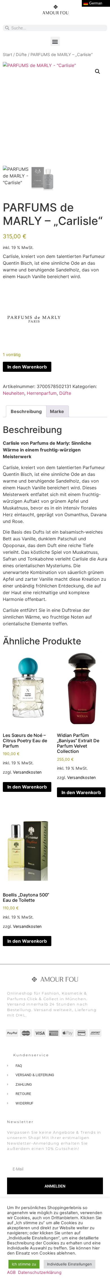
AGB (11, 1272)
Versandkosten (27, 772)
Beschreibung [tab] (26, 411)
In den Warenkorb (27, 367)
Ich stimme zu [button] (24, 1264)
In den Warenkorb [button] (27, 787)
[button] (55, 41)
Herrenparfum (42, 393)
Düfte (21, 54)
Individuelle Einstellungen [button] (69, 1264)
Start (7, 54)
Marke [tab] (57, 411)
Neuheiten (13, 393)
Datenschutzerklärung (39, 1272)
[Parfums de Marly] (34, 320)
